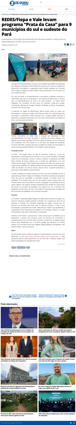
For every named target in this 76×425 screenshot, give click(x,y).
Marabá (31, 9)
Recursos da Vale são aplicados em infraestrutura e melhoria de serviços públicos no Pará (18, 387)
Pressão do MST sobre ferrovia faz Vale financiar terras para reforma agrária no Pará (17, 414)
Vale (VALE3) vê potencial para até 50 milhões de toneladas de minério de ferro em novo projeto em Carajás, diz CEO (17, 331)
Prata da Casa (21, 247)
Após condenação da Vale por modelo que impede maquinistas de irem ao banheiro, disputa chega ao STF (57, 331)
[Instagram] (74, 423)
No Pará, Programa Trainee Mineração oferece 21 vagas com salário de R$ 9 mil (55, 387)
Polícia (49, 9)
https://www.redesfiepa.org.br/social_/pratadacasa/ (41, 236)
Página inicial (5, 14)
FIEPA (13, 247)
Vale (28, 247)
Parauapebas (11, 9)
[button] (65, 44)
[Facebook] (71, 423)
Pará (66, 9)
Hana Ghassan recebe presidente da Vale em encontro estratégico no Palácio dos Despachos (19, 360)
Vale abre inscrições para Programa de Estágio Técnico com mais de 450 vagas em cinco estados (57, 360)
